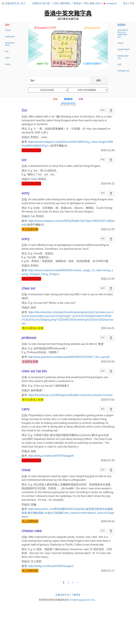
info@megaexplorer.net (82, 599)
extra (7, 58)
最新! (7, 24)
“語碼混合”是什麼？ (42, 3)
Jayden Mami (124, 49)
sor (24, 160)
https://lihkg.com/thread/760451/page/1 (51, 566)
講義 (92, 3)
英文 (125, 3)
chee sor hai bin (34, 371)
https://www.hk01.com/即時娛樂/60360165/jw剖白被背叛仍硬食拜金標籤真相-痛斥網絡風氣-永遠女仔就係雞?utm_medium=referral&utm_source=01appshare (68, 513)
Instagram (111, 3)
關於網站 (65, 3)
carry (26, 409)
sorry (26, 193)
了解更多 (76, 3)
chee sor (28, 288)
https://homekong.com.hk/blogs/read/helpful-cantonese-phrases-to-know (70, 395)
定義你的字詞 (12, 3)
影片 (98, 3)
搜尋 (98, 80)
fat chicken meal (10, 44)
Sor (24, 110)
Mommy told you (123, 57)
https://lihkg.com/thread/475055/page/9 (51, 455)
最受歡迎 (122, 24)
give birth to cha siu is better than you (123, 33)
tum (6, 51)
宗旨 (56, 3)
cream (120, 43)
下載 (85, 3)
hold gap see (123, 71)
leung (7, 64)
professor (29, 338)
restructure (10, 36)
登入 (23, 3)
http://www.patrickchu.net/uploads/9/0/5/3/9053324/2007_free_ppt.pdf (68, 357)
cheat (26, 470)
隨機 (81, 99)
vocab (8, 30)
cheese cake (32, 531)
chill (119, 64)
